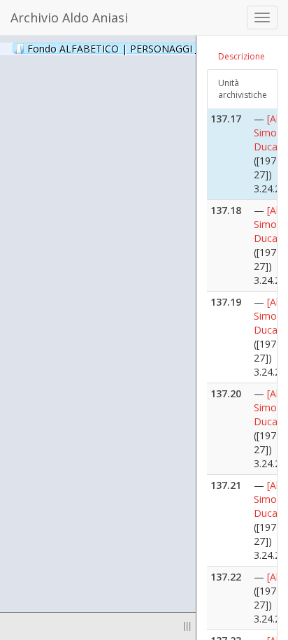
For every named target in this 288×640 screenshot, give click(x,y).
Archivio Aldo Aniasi (69, 17)
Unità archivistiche (242, 89)
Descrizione (241, 56)
